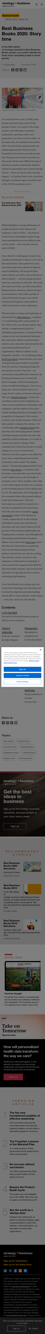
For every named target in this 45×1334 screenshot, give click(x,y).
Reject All (22, 669)
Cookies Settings (22, 682)
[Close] (40, 649)
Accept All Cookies (22, 675)
